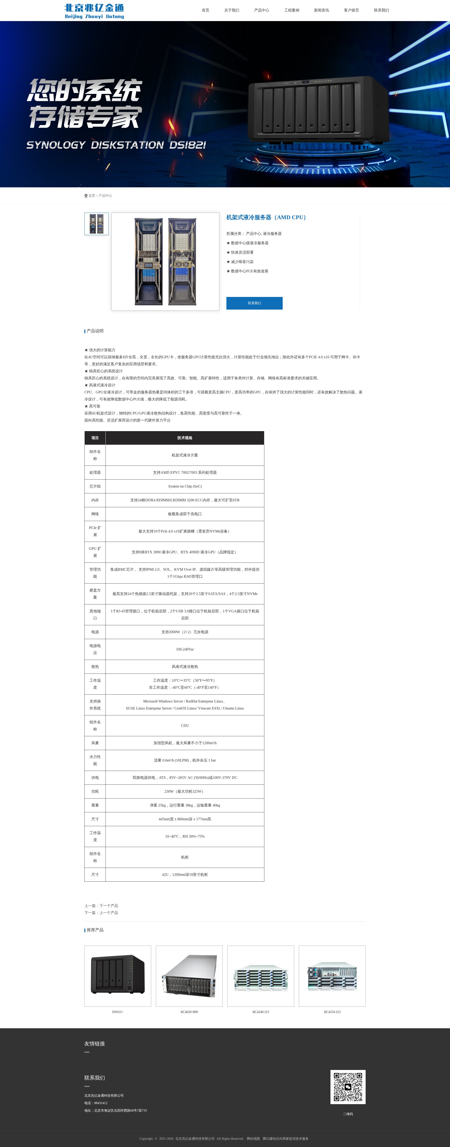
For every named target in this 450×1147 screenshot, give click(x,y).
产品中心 (261, 10)
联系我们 (381, 10)
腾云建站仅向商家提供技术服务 (286, 1138)
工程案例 (291, 10)
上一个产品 (108, 913)
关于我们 (231, 10)
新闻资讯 (321, 10)
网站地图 (253, 1138)
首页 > (93, 195)
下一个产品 (108, 906)
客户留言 (351, 10)
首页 (205, 10)
